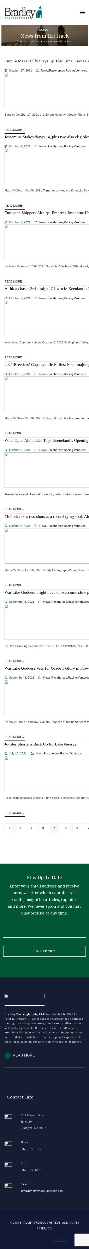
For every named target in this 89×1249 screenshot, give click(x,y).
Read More (15, 129)
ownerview (60, 1238)
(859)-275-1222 (30, 1169)
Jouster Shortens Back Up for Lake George (40, 744)
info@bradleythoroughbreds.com (42, 1190)
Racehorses (57, 70)
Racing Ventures (76, 70)
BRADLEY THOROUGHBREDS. (40, 1222)
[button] (82, 12)
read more (24, 1055)
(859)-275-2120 (30, 1148)
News (44, 70)
